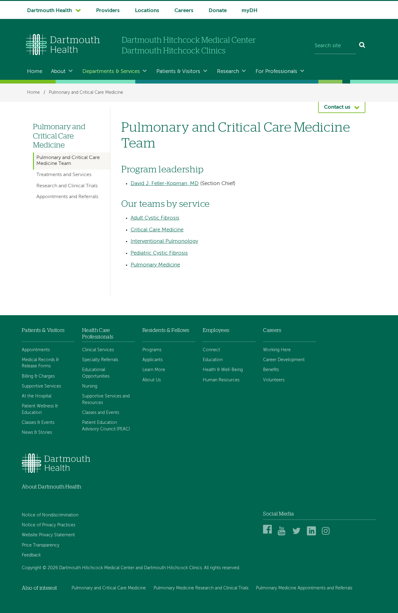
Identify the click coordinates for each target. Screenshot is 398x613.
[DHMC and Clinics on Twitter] (297, 534)
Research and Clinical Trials (67, 186)
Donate (218, 10)
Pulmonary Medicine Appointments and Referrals (304, 588)
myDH (249, 10)
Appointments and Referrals (67, 196)
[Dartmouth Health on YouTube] (283, 534)
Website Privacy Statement (48, 535)
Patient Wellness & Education (40, 409)
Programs (151, 350)
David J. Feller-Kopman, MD (165, 183)
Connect (211, 350)
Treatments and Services (63, 174)
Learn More (153, 370)
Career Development (284, 360)
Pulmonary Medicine (155, 265)
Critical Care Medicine (157, 230)
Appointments (36, 350)
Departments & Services (111, 71)
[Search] (362, 46)
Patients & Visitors (178, 71)
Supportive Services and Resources (106, 399)
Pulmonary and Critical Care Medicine (86, 92)
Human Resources (221, 380)
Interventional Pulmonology (164, 241)
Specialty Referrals (100, 360)
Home (34, 71)
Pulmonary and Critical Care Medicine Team (68, 160)
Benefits (271, 370)
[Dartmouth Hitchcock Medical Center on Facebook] (268, 534)
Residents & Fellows (165, 330)
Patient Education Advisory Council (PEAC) (106, 425)
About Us (151, 380)
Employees (216, 330)
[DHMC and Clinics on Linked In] (312, 534)
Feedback (31, 555)
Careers (183, 10)
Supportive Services (41, 386)
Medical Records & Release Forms (40, 363)
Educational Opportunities (95, 373)
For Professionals (276, 71)
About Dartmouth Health (51, 486)
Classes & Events (38, 422)
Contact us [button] (337, 107)
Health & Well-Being (223, 370)
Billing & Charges (38, 376)
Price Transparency (40, 545)
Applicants (152, 360)
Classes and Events (100, 413)
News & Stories (37, 432)
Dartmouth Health (49, 10)
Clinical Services (98, 350)
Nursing (89, 386)
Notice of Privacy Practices (48, 525)
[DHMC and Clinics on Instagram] (327, 534)
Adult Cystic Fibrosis (155, 218)
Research (228, 71)
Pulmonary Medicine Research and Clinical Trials (201, 588)
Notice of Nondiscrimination (50, 515)
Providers (108, 10)
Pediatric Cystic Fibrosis (159, 253)
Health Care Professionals (97, 333)
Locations (147, 10)
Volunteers (274, 380)
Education (213, 360)
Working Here (277, 350)
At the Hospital (36, 396)
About (58, 71)
